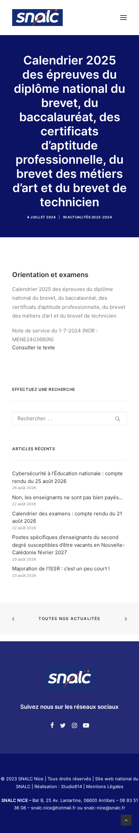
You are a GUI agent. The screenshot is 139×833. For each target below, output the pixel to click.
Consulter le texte (33, 347)
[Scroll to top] (126, 819)
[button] (123, 17)
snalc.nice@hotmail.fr (54, 807)
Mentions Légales (104, 786)
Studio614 (71, 786)
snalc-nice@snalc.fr (104, 807)
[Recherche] (69, 418)
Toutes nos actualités (69, 618)
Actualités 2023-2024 (89, 217)
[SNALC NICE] (37, 17)
